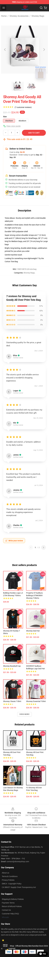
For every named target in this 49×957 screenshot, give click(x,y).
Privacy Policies (8, 880)
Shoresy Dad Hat (33, 631)
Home (4, 16)
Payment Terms (8, 903)
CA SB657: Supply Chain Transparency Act (19, 887)
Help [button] (44, 954)
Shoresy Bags (37, 16)
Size (5, 117)
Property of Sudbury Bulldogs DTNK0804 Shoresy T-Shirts (34, 595)
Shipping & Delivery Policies (13, 899)
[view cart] (45, 7)
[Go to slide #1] (17, 86)
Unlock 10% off (5, 945)
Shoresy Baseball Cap (12, 666)
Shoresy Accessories (19, 16)
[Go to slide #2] (31, 86)
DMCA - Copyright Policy (11, 884)
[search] (41, 7)
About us (5, 873)
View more (24, 714)
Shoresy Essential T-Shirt (36, 701)
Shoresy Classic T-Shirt (12, 701)
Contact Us (6, 910)
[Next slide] (44, 49)
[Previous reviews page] (30, 547)
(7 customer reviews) (23, 107)
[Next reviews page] (43, 547)
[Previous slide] (5, 49)
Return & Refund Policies (12, 906)
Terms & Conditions (10, 876)
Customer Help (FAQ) (10, 914)
